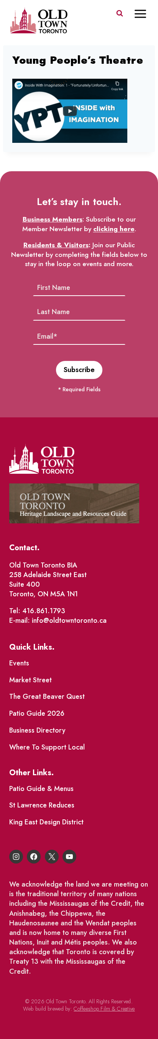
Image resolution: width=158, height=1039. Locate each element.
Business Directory (37, 730)
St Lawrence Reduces (41, 805)
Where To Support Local (47, 747)
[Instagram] (16, 857)
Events (19, 663)
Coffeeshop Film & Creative (104, 1009)
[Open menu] (144, 13)
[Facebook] (34, 857)
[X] (52, 857)
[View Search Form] (120, 13)
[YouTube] (69, 857)
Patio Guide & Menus (41, 789)
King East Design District (46, 822)
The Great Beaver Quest (47, 696)
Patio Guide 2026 (36, 713)
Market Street (30, 680)
